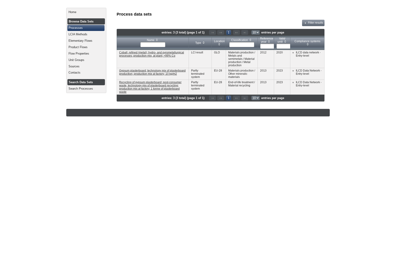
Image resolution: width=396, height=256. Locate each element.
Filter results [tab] (315, 22)
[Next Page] (236, 32)
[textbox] (152, 44)
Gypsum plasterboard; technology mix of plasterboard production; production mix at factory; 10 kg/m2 (152, 72)
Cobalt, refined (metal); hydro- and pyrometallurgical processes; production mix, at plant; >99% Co (151, 54)
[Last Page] (244, 32)
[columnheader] (153, 43)
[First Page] (212, 32)
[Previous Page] (220, 32)
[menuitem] (86, 12)
